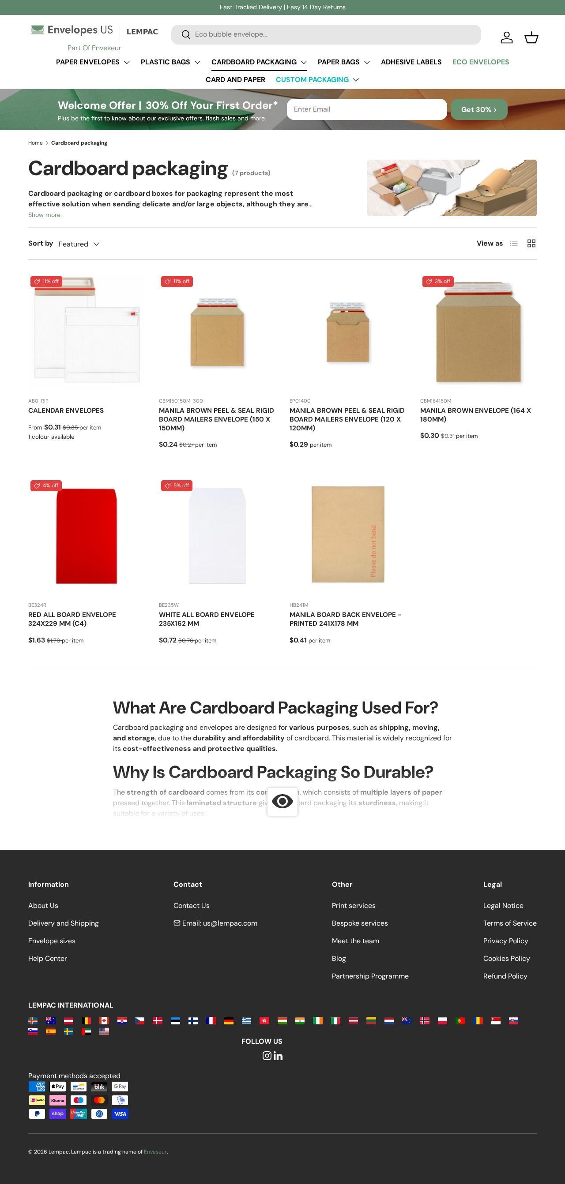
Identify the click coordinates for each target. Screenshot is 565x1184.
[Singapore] (496, 1020)
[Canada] (104, 1020)
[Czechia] (139, 1020)
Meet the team (355, 940)
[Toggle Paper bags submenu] (367, 62)
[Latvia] (353, 1020)
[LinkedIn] (278, 1056)
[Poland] (442, 1020)
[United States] (104, 1030)
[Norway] (424, 1020)
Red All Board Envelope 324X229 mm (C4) (72, 619)
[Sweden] (68, 1030)
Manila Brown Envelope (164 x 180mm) (475, 415)
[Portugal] (460, 1020)
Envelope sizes (51, 940)
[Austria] (68, 1020)
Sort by (40, 243)
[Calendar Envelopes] (86, 332)
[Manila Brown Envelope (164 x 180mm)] (478, 332)
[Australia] (50, 1020)
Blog (339, 958)
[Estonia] (175, 1020)
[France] (210, 1020)
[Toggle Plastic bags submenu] (197, 62)
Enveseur (155, 1151)
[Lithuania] (371, 1020)
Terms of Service (510, 923)
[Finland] (193, 1020)
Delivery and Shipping (63, 923)
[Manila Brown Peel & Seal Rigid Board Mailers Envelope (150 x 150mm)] (217, 332)
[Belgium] (86, 1020)
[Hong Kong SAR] (264, 1020)
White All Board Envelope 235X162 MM (207, 619)
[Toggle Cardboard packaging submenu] (303, 62)
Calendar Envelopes (66, 410)
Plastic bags (165, 62)
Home (35, 142)
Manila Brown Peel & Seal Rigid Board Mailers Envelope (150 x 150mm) (216, 419)
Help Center (47, 958)
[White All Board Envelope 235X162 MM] (217, 536)
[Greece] (246, 1020)
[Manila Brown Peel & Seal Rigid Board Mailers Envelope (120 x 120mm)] (348, 332)
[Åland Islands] (33, 1020)
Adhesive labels (411, 62)
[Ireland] (317, 1020)
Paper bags (339, 62)
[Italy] (335, 1020)
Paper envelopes (88, 62)
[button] (531, 37)
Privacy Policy (505, 940)
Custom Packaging (312, 79)
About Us (43, 905)
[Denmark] (157, 1020)
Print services (354, 905)
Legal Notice (503, 905)
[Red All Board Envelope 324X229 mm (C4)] (86, 536)
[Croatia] (122, 1020)
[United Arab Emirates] (86, 1030)
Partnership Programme (370, 976)
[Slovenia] (33, 1030)
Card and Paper (235, 79)
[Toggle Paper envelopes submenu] (126, 62)
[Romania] (477, 1020)
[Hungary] (282, 1020)
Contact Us (191, 905)
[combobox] (326, 34)
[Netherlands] (389, 1020)
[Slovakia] (513, 1020)
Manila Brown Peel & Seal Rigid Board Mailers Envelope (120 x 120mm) (347, 419)
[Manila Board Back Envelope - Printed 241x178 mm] (348, 536)
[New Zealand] (406, 1020)
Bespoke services (360, 923)
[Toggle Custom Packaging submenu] (355, 80)
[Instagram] (267, 1056)
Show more (44, 215)
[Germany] (229, 1020)
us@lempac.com (230, 923)
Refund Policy (505, 976)
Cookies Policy (506, 958)
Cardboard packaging (254, 62)
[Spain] (50, 1030)
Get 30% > (479, 109)
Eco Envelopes (480, 62)
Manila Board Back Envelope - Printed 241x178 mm (346, 619)
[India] (300, 1020)
